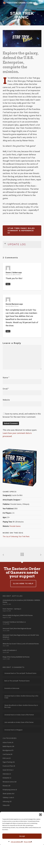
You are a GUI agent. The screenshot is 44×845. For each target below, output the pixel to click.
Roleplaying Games (9, 790)
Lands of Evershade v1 (10, 650)
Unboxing (6, 801)
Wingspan (19, 730)
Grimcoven (15, 688)
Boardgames (7, 750)
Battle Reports (7, 746)
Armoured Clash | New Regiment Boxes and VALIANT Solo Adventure (21, 636)
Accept (22, 836)
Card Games (6, 754)
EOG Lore (6, 758)
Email (6, 388)
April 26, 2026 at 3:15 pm (12, 306)
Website (6, 399)
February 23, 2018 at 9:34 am (13, 274)
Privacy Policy (28, 842)
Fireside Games (15, 526)
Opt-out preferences (17, 842)
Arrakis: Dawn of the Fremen (25, 715)
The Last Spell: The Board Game (26, 673)
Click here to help (23, 583)
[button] (40, 814)
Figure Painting (7, 762)
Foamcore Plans (8, 766)
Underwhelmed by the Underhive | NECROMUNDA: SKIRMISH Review (21, 601)
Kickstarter (6, 778)
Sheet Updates (7, 794)
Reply (8, 284)
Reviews (5, 786)
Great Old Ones (7, 770)
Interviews (6, 774)
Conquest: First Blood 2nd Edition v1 (14, 622)
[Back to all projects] (22, 553)
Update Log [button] (17, 244)
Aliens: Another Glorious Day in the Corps (21, 697)
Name (6, 377)
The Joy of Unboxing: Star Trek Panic (16, 536)
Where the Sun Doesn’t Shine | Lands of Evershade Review (21, 644)
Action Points (7, 742)
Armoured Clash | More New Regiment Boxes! (17, 628)
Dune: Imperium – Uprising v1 (12, 609)
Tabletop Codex (8, 798)
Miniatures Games (8, 782)
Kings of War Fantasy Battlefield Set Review (16, 657)
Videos (5, 805)
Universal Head (9, 673)
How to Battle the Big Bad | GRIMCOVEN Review (18, 615)
